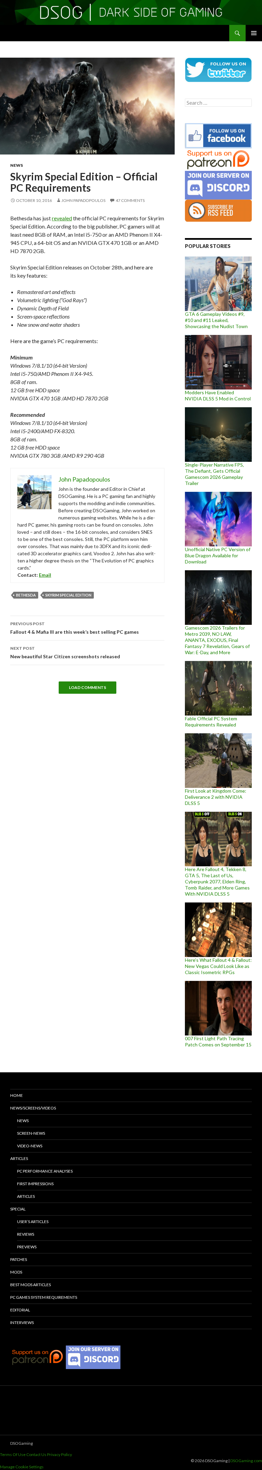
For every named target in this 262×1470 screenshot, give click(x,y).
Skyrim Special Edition (68, 595)
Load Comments (87, 687)
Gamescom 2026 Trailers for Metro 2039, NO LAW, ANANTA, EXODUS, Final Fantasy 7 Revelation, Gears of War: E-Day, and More (217, 640)
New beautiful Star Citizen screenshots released (65, 652)
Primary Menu (254, 33)
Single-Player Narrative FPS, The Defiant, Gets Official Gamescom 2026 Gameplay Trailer (214, 474)
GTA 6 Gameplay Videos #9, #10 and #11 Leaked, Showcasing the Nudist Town (216, 320)
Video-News (29, 1145)
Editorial (20, 1309)
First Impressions (35, 1183)
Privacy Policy (59, 1454)
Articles (19, 1158)
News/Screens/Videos (33, 1108)
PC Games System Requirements (43, 1297)
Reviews (25, 1234)
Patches (18, 1259)
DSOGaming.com (246, 1460)
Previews (27, 1246)
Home (16, 1095)
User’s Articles (32, 1221)
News (16, 165)
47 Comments (130, 200)
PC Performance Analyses (45, 1171)
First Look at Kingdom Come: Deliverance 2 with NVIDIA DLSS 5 (215, 797)
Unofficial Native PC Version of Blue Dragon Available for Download (217, 555)
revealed (62, 218)
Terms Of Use (13, 1454)
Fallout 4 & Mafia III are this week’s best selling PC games (74, 628)
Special (18, 1208)
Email (45, 575)
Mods (16, 1272)
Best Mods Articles (30, 1284)
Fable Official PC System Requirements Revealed (211, 721)
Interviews (22, 1322)
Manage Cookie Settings (22, 1466)
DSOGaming (21, 1443)
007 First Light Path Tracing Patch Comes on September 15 (218, 1041)
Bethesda (26, 595)
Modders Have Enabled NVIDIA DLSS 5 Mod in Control (218, 395)
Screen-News (31, 1133)
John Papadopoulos (83, 200)
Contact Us (36, 1454)
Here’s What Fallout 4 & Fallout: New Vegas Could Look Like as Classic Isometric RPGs (218, 966)
